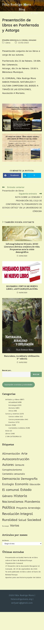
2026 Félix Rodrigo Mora (21, 595)
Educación (35, 484)
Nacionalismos (12, 502)
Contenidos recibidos (17, 428)
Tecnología (5, 526)
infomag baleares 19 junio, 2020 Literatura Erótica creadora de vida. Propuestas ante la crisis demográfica (22, 248)
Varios (14, 525)
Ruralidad (32, 40)
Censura (19, 465)
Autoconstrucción (15, 459)
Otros (11, 411)
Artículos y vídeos (12, 399)
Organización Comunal (14, 563)
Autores (8, 465)
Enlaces (8, 425)
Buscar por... (7, 370)
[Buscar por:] (40, 13)
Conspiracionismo (12, 469)
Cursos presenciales (16, 419)
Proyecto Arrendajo (28, 507)
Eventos (12, 422)
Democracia (14, 40)
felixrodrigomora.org (21, 599)
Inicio (7, 431)
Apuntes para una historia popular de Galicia (23, 577)
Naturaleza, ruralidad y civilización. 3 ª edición (22, 357)
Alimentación (11, 453)
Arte (24, 453)
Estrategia (13, 405)
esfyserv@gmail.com (22, 603)
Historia (12, 408)
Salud (22, 520)
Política (8, 507)
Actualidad (13, 402)
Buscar (36, 374)
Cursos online (14, 416)
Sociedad (34, 520)
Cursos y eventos (12, 414)
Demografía (29, 479)
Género (7, 496)
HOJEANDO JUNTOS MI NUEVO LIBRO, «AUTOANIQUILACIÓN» (22, 287)
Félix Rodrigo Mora (16, 4)
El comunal (23, 40)
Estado (26, 490)
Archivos (5, 540)
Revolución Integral (17, 514)
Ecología (8, 484)
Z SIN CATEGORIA (12, 436)
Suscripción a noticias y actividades (18, 385)
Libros (7, 43)
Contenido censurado (13, 474)
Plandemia (32, 501)
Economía (21, 484)
